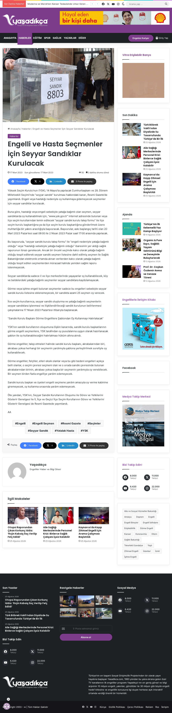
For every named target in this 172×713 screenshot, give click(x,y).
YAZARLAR (70, 37)
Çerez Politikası (135, 707)
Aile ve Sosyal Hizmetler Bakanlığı (140, 511)
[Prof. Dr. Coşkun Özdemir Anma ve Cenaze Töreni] (131, 271)
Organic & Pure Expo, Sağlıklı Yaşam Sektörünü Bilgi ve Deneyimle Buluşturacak (152, 249)
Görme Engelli (146, 528)
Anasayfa (10, 37)
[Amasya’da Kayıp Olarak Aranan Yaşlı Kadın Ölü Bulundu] (86, 600)
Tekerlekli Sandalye (133, 545)
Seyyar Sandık (39, 430)
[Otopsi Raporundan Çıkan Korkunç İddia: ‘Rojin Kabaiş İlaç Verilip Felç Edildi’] (23, 515)
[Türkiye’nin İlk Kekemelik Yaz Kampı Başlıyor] (131, 228)
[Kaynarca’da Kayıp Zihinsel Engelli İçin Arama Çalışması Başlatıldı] (94, 515)
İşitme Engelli (130, 557)
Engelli (21, 423)
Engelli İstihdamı (150, 522)
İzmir (157, 551)
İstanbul (146, 551)
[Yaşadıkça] (25, 20)
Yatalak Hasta (65, 430)
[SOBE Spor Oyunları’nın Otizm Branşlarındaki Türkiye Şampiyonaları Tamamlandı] (68, 612)
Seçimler (95, 423)
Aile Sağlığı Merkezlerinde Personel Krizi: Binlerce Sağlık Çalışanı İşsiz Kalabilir (57, 532)
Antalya (128, 517)
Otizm (154, 534)
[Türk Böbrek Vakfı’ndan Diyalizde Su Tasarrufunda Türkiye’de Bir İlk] (131, 129)
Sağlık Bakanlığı (131, 539)
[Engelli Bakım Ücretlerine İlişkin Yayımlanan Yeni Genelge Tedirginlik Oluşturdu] (104, 600)
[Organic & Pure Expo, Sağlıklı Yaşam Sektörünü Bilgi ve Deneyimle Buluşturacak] (131, 245)
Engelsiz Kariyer (141, 38)
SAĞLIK (57, 37)
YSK (85, 430)
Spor (47, 37)
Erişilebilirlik (129, 528)
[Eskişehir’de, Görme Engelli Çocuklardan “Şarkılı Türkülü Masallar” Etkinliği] (68, 600)
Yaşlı (150, 545)
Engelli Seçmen (44, 423)
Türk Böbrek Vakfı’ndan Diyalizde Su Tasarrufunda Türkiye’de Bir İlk (153, 132)
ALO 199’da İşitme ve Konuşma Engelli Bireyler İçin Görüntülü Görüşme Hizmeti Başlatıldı (73, 4)
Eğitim (37, 37)
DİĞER (82, 37)
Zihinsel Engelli (131, 551)
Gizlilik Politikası (117, 707)
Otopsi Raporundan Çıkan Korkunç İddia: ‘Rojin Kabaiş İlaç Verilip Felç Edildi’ (22, 532)
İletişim (165, 707)
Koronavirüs (141, 534)
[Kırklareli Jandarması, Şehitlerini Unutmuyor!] (104, 613)
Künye (103, 707)
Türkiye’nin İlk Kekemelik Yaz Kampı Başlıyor (152, 227)
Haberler (25, 37)
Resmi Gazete (71, 423)
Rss (157, 707)
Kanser (127, 534)
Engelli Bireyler (131, 522)
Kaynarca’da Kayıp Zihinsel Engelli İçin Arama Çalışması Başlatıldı (90, 532)
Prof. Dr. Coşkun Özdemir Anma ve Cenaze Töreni (153, 272)
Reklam (149, 707)
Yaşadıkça (38, 465)
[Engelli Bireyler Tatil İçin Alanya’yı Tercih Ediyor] (86, 612)
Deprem (140, 517)
